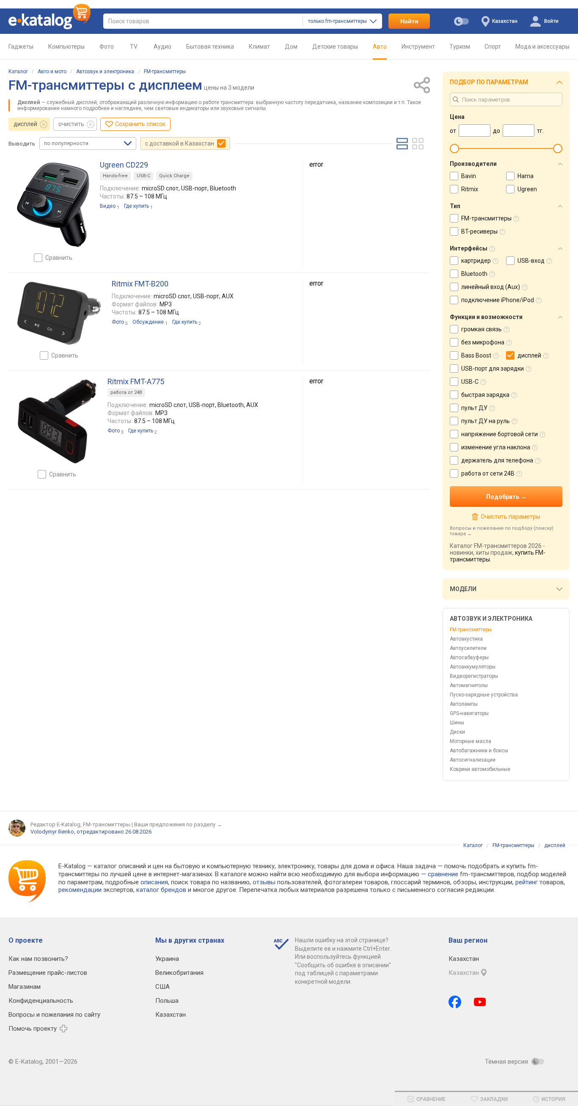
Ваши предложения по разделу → (178, 824)
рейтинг (526, 882)
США (162, 986)
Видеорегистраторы (474, 676)
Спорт (492, 46)
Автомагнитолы (469, 685)
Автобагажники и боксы (479, 751)
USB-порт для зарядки (492, 368)
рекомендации (80, 890)
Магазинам (24, 986)
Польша (167, 1000)
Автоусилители (468, 648)
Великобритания (179, 973)
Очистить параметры (510, 516)
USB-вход (531, 260)
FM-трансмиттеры (165, 71)
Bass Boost (476, 355)
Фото (106, 46)
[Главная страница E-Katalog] (49, 21)
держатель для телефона (497, 460)
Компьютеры (66, 46)
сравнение (443, 874)
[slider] (454, 148)
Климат (259, 46)
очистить (71, 124)
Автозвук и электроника (105, 71)
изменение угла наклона (495, 447)
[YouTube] (480, 1002)
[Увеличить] (53, 205)
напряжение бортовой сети (499, 434)
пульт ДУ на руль (485, 421)
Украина (167, 959)
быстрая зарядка (485, 394)
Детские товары (335, 46)
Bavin (468, 176)
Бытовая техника (210, 46)
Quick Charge (174, 176)
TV (134, 46)
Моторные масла (470, 741)
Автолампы (464, 704)
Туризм (459, 46)
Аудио (162, 46)
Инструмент (418, 46)
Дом (291, 46)
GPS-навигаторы (469, 713)
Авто (380, 46)
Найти (409, 21)
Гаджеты (20, 46)
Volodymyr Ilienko (52, 831)
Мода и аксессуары (542, 46)
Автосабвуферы (469, 657)
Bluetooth (474, 273)
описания (154, 882)
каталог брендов (161, 890)
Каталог (18, 71)
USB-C (143, 176)
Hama (525, 176)
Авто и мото (52, 71)
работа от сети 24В (488, 473)
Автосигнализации (472, 760)
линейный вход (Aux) (490, 286)
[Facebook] (455, 1002)
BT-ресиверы (479, 231)
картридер (476, 260)
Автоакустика (466, 639)
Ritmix (469, 189)
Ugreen (527, 189)
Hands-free (115, 176)
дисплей (25, 124)
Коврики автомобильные (480, 769)
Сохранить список (140, 124)
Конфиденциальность (40, 1000)
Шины (457, 723)
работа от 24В (126, 392)
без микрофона (482, 342)
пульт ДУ (474, 407)
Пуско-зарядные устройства (484, 695)
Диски (457, 732)
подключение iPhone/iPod (497, 300)
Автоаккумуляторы (472, 667)
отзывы (264, 882)
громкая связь (481, 329)
